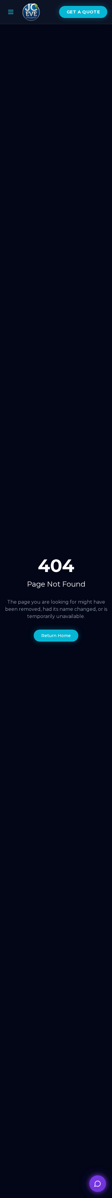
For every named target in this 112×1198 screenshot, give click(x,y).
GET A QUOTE (83, 12)
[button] (97, 1183)
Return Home (56, 635)
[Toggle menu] (11, 12)
